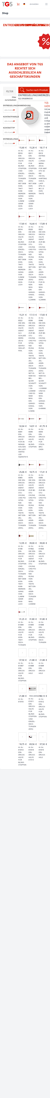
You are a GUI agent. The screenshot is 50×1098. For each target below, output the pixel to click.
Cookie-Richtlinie (12, 1095)
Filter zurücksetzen (10, 98)
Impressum (40, 1095)
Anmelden (34, 4)
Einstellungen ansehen (25, 1089)
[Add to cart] (22, 140)
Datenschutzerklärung (27, 1095)
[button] (46, 1047)
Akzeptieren (25, 1075)
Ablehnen (25, 1082)
